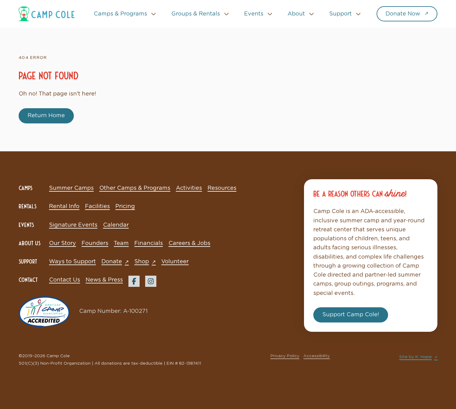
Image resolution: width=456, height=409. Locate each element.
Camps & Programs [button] (120, 14)
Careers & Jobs (189, 243)
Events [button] (253, 14)
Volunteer (175, 262)
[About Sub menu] (311, 14)
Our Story (62, 243)
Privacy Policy (284, 356)
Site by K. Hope (415, 357)
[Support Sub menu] (358, 14)
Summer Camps (71, 188)
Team (121, 243)
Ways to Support (72, 262)
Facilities (97, 206)
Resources (222, 188)
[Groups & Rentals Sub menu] (226, 14)
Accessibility (316, 356)
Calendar (116, 225)
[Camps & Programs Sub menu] (153, 14)
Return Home (46, 115)
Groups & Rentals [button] (195, 14)
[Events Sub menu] (270, 14)
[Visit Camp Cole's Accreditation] (44, 311)
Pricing (125, 206)
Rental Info (64, 206)
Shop (141, 262)
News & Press (104, 280)
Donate (111, 262)
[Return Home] (46, 13)
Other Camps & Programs (134, 188)
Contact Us (64, 280)
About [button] (296, 14)
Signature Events (73, 225)
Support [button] (340, 14)
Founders (95, 243)
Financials (148, 243)
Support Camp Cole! (350, 315)
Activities (189, 188)
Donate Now (403, 14)
